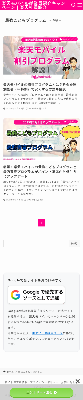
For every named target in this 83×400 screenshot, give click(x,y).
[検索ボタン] (73, 5)
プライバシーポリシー (44, 382)
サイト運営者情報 (16, 382)
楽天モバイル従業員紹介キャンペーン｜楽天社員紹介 (34, 5)
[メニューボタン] (80, 5)
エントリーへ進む (39, 392)
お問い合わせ (69, 382)
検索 (74, 243)
